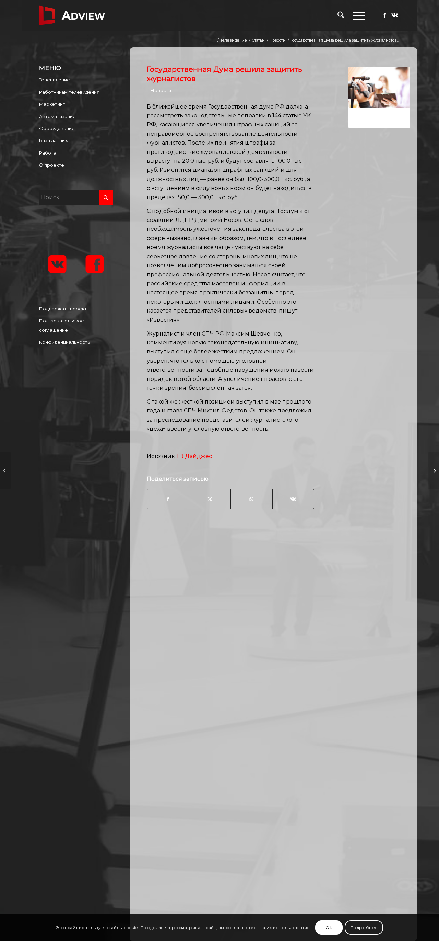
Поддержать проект (63, 308)
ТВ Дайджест (195, 456)
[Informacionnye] (379, 97)
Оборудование (57, 128)
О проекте (51, 165)
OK (328, 927)
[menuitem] (340, 15)
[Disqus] (278, 638)
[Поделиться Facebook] (168, 499)
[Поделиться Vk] (293, 499)
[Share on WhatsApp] (251, 499)
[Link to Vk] (395, 15)
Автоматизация (57, 116)
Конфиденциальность (64, 342)
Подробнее (364, 927)
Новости (161, 90)
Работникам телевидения (69, 92)
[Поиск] (340, 15)
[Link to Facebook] (384, 15)
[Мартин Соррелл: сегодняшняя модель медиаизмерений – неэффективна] (5, 470)
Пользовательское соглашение (61, 325)
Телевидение (54, 79)
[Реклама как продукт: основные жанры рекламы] (433, 470)
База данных (53, 140)
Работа (47, 153)
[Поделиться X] (209, 499)
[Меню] (356, 15)
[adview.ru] (72, 15)
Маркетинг (52, 104)
